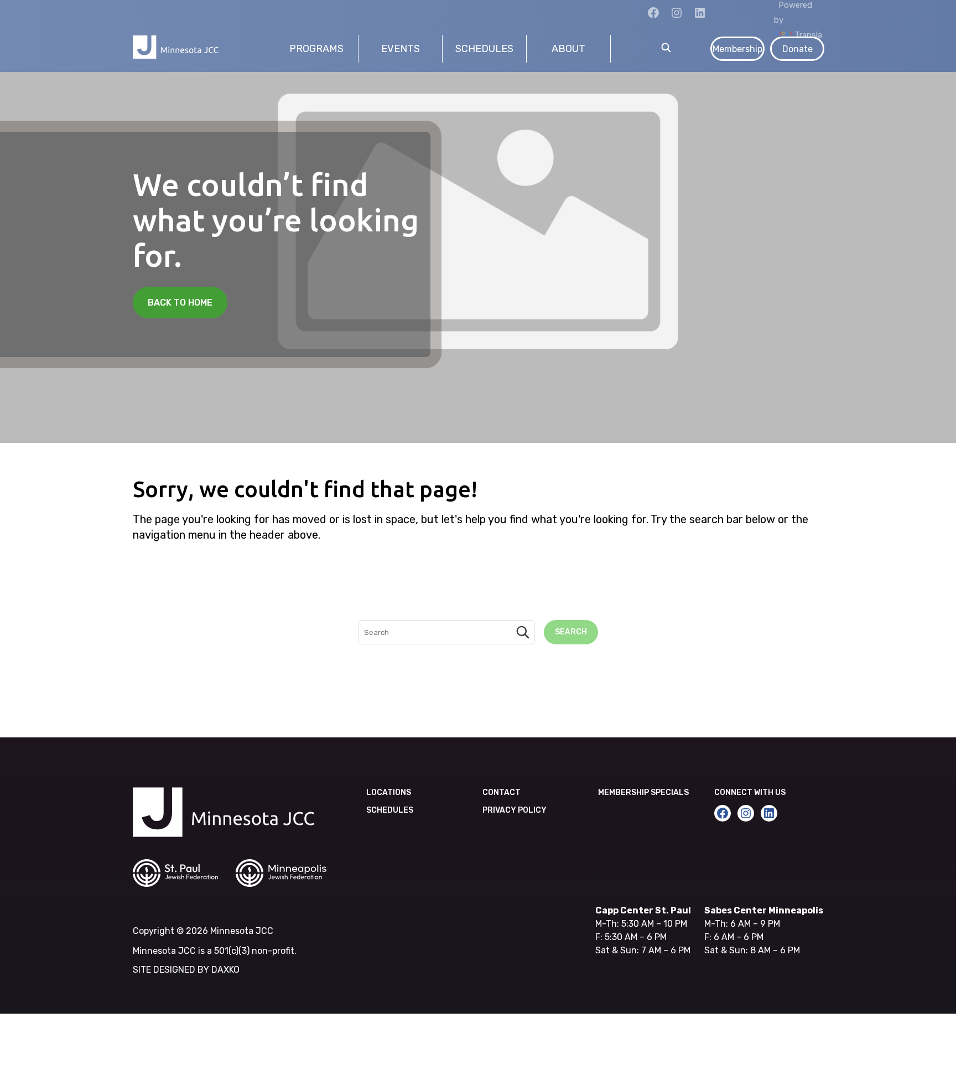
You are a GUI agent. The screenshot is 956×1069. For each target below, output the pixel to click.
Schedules (389, 810)
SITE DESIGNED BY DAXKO (186, 969)
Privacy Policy (514, 810)
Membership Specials (643, 792)
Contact (501, 792)
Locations (388, 792)
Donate (797, 49)
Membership (737, 49)
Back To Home (180, 302)
